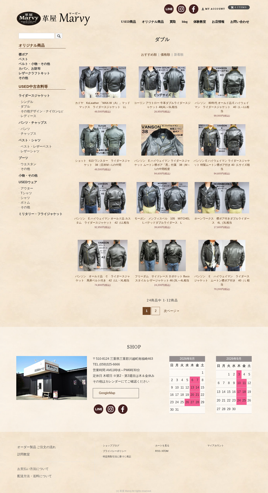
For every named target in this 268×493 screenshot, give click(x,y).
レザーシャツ (30, 151)
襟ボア (23, 54)
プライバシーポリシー (114, 451)
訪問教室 (23, 454)
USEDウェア (28, 182)
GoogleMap (107, 393)
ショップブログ (111, 445)
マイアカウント (215, 445)
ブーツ (23, 158)
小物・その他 (28, 175)
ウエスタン (28, 164)
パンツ (25, 128)
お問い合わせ (239, 21)
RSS (157, 451)
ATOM (165, 451)
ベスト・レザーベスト (36, 146)
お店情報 (218, 21)
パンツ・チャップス (33, 122)
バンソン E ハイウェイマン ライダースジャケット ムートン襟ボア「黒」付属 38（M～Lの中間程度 (162, 164)
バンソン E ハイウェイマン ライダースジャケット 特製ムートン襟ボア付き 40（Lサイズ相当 (222, 164)
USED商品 (128, 21)
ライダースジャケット (34, 95)
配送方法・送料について (34, 476)
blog (185, 21)
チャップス (28, 133)
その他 (23, 78)
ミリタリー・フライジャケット (41, 214)
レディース (28, 116)
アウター (27, 188)
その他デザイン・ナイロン (42, 111)
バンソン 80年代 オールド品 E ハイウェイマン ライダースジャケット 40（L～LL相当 (222, 107)
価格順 (165, 54)
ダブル (25, 106)
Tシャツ (26, 193)
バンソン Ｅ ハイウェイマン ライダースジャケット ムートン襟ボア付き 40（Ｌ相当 (222, 280)
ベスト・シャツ (30, 140)
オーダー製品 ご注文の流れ (36, 447)
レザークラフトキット (34, 73)
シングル (27, 101)
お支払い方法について (33, 468)
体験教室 (199, 21)
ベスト (23, 59)
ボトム (25, 202)
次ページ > (171, 311)
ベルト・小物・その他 (34, 63)
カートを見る (162, 445)
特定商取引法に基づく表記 (117, 456)
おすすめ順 (149, 54)
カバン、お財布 (30, 68)
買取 (173, 21)
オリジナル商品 (153, 21)
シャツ (25, 197)
